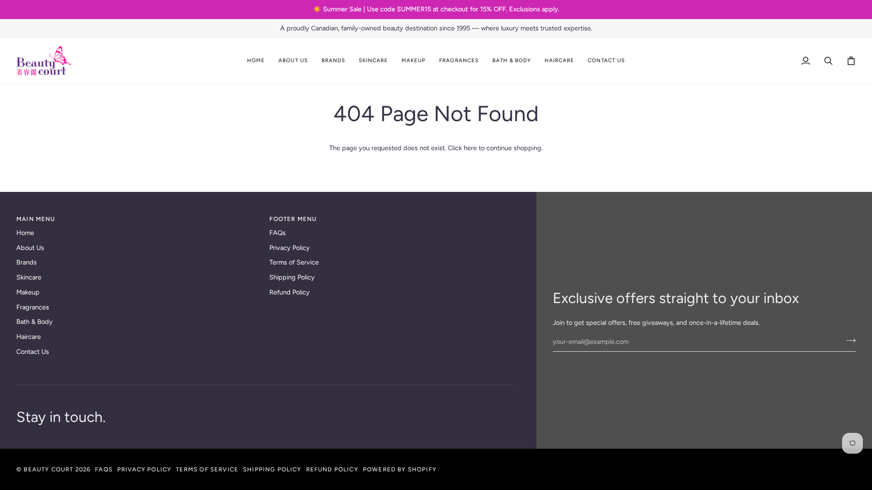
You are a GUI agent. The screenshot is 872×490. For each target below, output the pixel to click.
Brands (26, 262)
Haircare (28, 337)
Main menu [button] (35, 219)
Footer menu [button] (293, 219)
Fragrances (32, 307)
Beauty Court (48, 469)
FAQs (277, 233)
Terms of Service (294, 262)
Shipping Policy (292, 277)
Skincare (28, 277)
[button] (293, 60)
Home (25, 233)
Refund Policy (289, 292)
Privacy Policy (289, 248)
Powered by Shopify (399, 469)
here (470, 148)
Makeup (28, 292)
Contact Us (32, 352)
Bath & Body (34, 322)
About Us (30, 248)
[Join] (848, 340)
